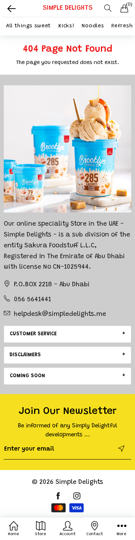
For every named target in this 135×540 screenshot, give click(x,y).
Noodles (93, 26)
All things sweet (28, 26)
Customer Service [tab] (33, 334)
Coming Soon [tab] (27, 376)
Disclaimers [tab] (25, 355)
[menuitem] (28, 26)
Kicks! (66, 26)
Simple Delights (79, 482)
